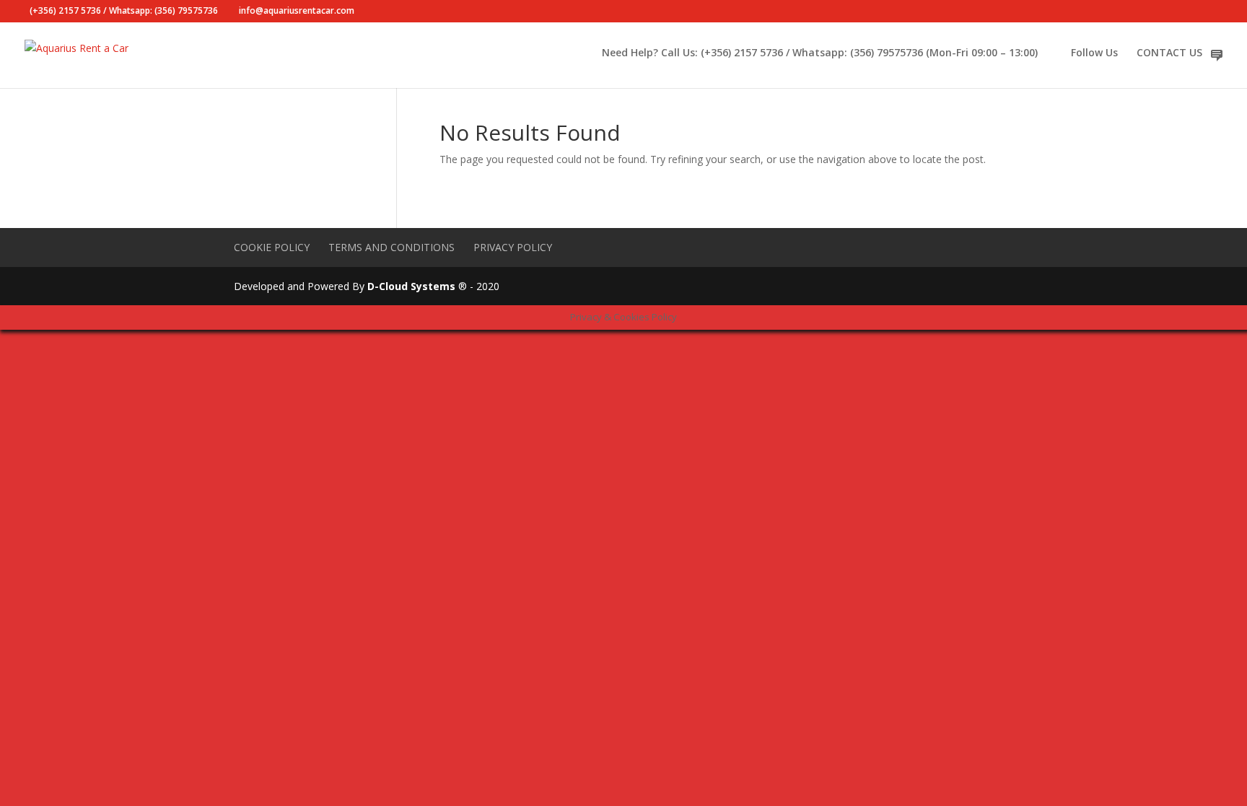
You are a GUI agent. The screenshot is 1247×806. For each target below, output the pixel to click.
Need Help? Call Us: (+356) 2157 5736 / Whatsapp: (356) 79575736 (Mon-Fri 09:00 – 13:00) (820, 53)
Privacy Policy (512, 247)
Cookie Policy (272, 247)
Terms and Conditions (391, 247)
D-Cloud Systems (411, 286)
